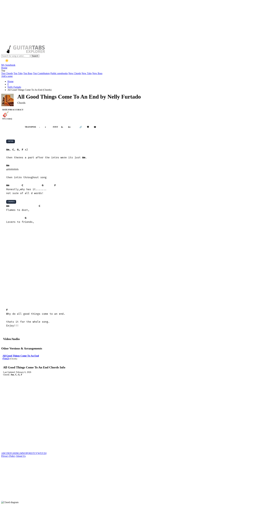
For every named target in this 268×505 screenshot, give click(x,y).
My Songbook (8, 65)
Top (3, 70)
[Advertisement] (94, 23)
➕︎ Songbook (11, 127)
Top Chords (7, 73)
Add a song (7, 76)
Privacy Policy (8, 456)
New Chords (74, 73)
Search (35, 56)
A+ (69, 127)
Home (4, 67)
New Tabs (87, 73)
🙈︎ (95, 127)
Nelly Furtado (14, 87)
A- (62, 127)
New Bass (97, 73)
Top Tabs (18, 73)
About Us (21, 456)
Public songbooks (59, 73)
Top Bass (27, 73)
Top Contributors (41, 73)
